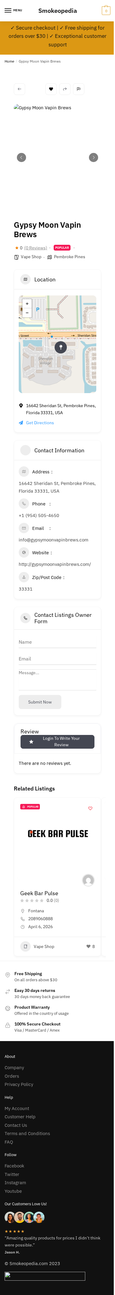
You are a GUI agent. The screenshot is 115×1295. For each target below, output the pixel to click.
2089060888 (40, 918)
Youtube (13, 1191)
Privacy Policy (19, 1084)
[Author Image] (88, 880)
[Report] (78, 89)
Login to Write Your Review (61, 741)
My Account (17, 1108)
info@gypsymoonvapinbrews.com (53, 540)
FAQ (9, 1142)
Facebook (14, 1166)
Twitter (12, 1174)
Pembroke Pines (69, 256)
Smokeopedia (57, 10)
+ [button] (27, 303)
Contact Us (16, 1125)
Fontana (36, 910)
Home (9, 61)
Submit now (40, 702)
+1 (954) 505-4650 (39, 515)
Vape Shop (31, 256)
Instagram (15, 1182)
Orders (12, 1076)
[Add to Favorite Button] (90, 808)
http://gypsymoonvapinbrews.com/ (55, 564)
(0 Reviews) (35, 248)
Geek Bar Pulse (39, 893)
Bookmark (51, 89)
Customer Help (20, 1117)
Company (14, 1067)
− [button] (27, 313)
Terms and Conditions (27, 1133)
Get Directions (40, 422)
